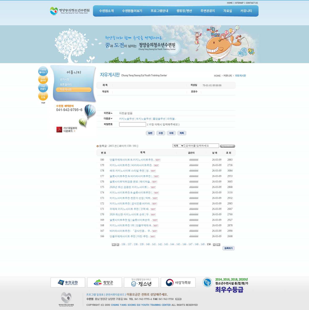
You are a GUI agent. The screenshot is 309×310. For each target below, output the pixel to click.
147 (190, 244)
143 (166, 244)
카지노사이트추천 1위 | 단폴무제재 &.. (131, 225)
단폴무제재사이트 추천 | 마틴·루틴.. (129, 236)
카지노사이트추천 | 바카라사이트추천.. (131, 165)
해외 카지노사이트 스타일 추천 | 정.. (130, 170)
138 (135, 244)
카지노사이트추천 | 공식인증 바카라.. (130, 203)
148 (196, 244)
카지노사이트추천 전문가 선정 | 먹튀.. (131, 198)
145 (178, 244)
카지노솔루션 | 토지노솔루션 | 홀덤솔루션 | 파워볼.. (147, 118)
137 (129, 244)
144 (172, 244)
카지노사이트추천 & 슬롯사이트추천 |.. (131, 192)
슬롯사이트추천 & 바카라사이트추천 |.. (131, 176)
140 (148, 244)
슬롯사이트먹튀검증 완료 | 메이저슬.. (130, 181)
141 (154, 244)
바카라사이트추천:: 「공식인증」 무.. (130, 230)
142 (160, 244)
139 (142, 244)
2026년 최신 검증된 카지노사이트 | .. (130, 187)
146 (184, 244)
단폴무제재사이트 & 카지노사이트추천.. (132, 159)
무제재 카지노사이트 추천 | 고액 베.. (130, 209)
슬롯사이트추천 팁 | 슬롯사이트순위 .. (131, 219)
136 (123, 244)
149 (203, 244)
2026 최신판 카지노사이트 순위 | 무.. (130, 214)
